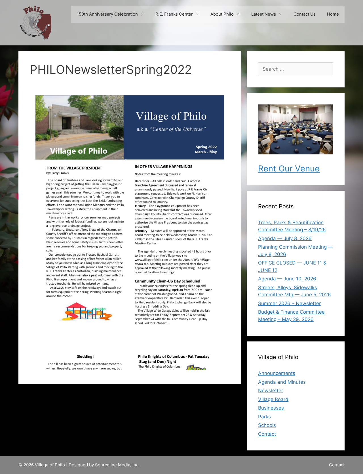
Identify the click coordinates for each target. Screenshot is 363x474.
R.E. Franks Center (174, 14)
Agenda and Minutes (282, 382)
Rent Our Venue (289, 168)
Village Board (273, 399)
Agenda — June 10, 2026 (287, 279)
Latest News (263, 14)
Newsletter (270, 390)
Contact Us (305, 14)
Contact (267, 434)
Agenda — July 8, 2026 (285, 238)
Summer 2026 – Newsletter (289, 303)
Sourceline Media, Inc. (117, 464)
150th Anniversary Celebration (107, 14)
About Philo (222, 14)
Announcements (276, 373)
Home (333, 14)
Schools (267, 425)
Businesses (271, 408)
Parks (264, 417)
